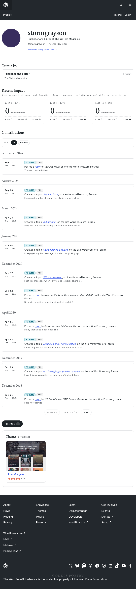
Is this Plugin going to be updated (61, 371)
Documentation (78, 510)
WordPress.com (14, 533)
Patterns (41, 522)
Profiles (7, 14)
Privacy (7, 522)
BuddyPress (12, 551)
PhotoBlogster (16, 474)
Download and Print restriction (59, 343)
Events (105, 510)
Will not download (52, 277)
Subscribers (49, 222)
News (6, 510)
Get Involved (109, 504)
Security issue (50, 194)
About (7, 504)
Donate (107, 516)
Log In (128, 15)
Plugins (40, 516)
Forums (24, 142)
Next (86, 412)
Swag (106, 522)
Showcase (42, 504)
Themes (41, 510)
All (14, 142)
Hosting (8, 516)
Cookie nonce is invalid (55, 249)
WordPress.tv (78, 522)
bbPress (10, 545)
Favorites (11, 423)
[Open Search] (120, 5)
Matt (8, 539)
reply (38, 166)
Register (118, 15)
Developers (75, 516)
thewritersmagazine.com (41, 50)
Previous (52, 412)
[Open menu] (130, 5)
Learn (72, 504)
